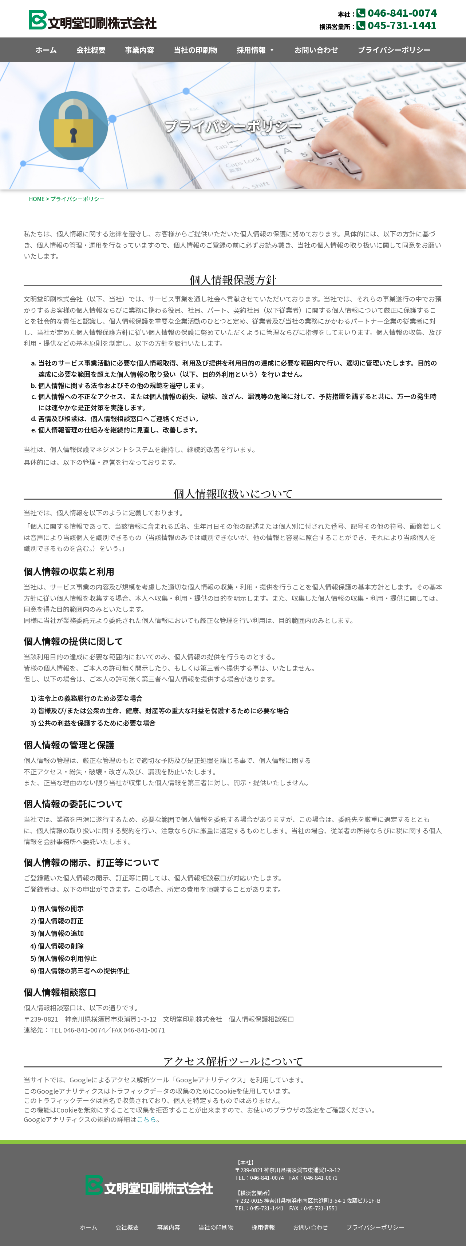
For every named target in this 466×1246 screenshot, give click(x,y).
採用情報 (251, 49)
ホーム (46, 49)
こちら (146, 1119)
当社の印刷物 (195, 49)
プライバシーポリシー (394, 49)
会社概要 (91, 49)
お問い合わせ (316, 49)
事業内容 (139, 49)
